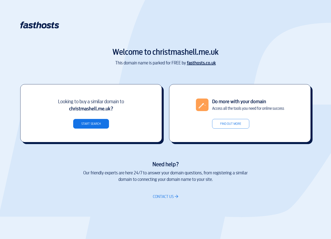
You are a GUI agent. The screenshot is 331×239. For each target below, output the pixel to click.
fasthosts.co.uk (201, 63)
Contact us (163, 196)
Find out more (230, 123)
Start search (91, 123)
